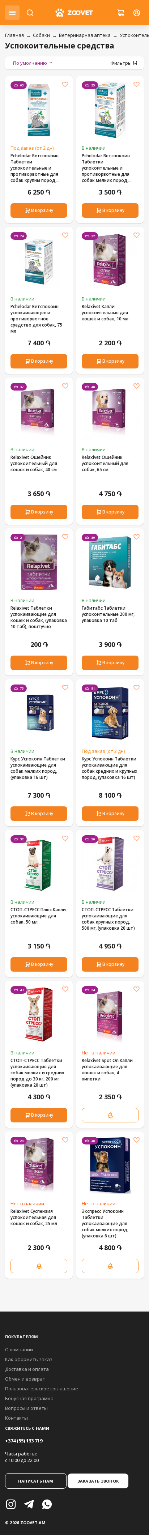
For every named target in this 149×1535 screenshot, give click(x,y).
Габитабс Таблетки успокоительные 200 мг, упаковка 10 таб (108, 614)
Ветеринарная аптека (85, 35)
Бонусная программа (29, 1398)
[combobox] (33, 63)
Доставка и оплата (27, 1369)
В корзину (42, 210)
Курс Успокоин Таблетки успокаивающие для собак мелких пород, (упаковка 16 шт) (37, 768)
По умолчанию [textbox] (30, 63)
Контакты (16, 1418)
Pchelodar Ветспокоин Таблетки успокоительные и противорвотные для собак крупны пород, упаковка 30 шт (34, 168)
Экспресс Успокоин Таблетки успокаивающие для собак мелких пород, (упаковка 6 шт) (105, 1223)
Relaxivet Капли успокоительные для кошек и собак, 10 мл (105, 312)
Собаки (41, 35)
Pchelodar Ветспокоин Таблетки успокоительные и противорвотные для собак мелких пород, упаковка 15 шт (106, 168)
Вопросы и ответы (26, 1408)
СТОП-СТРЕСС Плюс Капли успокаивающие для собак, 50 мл (38, 916)
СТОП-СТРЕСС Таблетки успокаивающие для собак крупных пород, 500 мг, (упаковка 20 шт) (108, 919)
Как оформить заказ (28, 1359)
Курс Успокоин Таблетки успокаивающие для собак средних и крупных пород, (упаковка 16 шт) (109, 768)
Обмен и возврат (25, 1379)
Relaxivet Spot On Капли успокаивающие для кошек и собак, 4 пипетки (107, 1069)
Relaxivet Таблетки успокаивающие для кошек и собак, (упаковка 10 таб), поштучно (38, 617)
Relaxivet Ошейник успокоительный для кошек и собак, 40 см (33, 463)
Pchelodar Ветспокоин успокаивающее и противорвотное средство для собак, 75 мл (36, 318)
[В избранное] (65, 84)
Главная (14, 35)
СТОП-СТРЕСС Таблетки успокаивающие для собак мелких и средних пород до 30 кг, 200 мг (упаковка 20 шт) (37, 1072)
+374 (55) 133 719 (23, 1440)
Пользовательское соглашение (41, 1388)
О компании (19, 1349)
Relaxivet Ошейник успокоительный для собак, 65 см (105, 463)
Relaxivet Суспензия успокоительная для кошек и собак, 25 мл (33, 1217)
